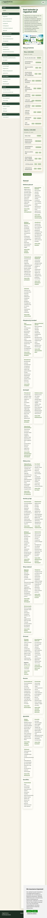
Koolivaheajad (6, 66)
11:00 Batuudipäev (29, 164)
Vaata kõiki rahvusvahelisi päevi (38, 350)
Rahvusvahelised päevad (8, 38)
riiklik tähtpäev (38, 141)
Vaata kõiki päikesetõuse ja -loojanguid (27, 492)
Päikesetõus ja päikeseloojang (9, 57)
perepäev (39, 88)
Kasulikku (4, 114)
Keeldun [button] (35, 911)
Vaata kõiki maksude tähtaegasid (27, 600)
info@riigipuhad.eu (6, 914)
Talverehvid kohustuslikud (8, 51)
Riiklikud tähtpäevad (7, 21)
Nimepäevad (5, 41)
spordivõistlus (38, 80)
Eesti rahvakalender (7, 36)
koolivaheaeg (38, 62)
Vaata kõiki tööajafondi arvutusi (37, 596)
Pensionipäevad (6, 98)
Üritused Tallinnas (6, 89)
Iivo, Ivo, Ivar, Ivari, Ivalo (30, 57)
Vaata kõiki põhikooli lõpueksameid (27, 560)
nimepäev (39, 57)
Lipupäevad (5, 23)
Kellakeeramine (6, 49)
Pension (4, 95)
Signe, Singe (27, 135)
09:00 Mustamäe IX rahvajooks (28, 80)
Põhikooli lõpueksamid (7, 70)
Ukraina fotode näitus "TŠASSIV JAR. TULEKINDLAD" (29, 74)
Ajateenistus (5, 73)
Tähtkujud (5, 111)
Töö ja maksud (5, 76)
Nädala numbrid (6, 106)
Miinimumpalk (6, 83)
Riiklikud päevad (6, 13)
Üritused (4, 87)
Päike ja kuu (5, 55)
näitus (40, 73)
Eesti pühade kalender (7, 18)
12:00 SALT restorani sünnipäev (27, 112)
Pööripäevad (5, 47)
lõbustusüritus (38, 100)
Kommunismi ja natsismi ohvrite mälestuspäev (28, 141)
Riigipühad (5, 16)
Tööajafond (5, 81)
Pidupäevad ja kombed (7, 33)
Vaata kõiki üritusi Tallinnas (27, 672)
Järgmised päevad (27, 174)
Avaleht (4, 7)
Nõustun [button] (29, 911)
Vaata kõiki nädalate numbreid (27, 743)
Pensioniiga (5, 100)
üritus (37, 67)
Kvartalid (5, 108)
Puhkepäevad (6, 25)
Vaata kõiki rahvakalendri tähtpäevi (27, 353)
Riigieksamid (5, 68)
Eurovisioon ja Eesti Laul (8, 92)
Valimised (5, 30)
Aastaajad (4, 44)
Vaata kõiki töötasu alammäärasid (27, 630)
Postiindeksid (5, 117)
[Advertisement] (33, 858)
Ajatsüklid (4, 103)
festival (39, 164)
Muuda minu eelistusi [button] (31, 913)
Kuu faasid (5, 60)
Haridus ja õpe (5, 63)
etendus (39, 168)
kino (40, 67)
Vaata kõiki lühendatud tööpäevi (37, 282)
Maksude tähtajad (6, 79)
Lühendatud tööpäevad (8, 28)
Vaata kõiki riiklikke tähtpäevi (27, 251)
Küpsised (22, 913)
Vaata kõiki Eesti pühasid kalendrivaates (38, 216)
